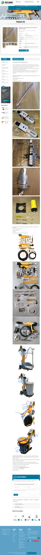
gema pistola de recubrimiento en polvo (22, 542)
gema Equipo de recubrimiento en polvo (22, 544)
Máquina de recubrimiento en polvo (5, 74)
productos (14, 535)
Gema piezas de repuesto (4, 65)
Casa (17, 6)
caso (33, 6)
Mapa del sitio (17, 553)
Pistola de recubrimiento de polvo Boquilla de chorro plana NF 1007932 (15, 520)
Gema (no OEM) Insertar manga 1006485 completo (28, 520)
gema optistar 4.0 (36, 499)
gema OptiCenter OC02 (20, 499)
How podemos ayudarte (4, 90)
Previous (11, 519)
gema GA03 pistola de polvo (22, 534)
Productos (26, 6)
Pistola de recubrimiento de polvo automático (22, 536)
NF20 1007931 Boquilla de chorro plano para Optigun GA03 (22, 520)
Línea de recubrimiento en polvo (5, 79)
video (36, 6)
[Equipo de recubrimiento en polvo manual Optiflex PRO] (3, 108)
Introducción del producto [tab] (18, 59)
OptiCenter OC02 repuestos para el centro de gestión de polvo (25, 484)
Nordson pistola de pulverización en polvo (21, 532)
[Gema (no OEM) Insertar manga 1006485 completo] (29, 516)
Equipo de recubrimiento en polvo (5, 71)
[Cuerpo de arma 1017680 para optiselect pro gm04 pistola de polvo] (3, 122)
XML (20, 553)
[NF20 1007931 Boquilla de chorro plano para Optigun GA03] (23, 516)
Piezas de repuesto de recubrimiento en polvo (5, 68)
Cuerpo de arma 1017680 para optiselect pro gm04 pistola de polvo (7, 122)
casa (13, 532)
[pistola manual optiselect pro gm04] (3, 113)
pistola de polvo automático (22, 538)
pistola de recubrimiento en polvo (5, 76)
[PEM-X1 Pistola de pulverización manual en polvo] (3, 117)
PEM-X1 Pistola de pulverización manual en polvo (7, 117)
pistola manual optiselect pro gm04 (7, 113)
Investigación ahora (23, 50)
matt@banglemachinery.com (6, 534)
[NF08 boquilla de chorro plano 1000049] (36, 516)
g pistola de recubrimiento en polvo (5, 62)
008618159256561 (7, 532)
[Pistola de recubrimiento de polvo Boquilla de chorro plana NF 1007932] (16, 516)
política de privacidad (24, 553)
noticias (30, 6)
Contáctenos (18, 8)
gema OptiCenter (15, 501)
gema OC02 (31, 499)
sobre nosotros (21, 6)
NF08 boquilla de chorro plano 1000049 (36, 520)
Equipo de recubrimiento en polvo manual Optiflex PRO (7, 108)
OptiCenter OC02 (26, 499)
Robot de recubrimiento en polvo (5, 82)
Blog (14, 553)
